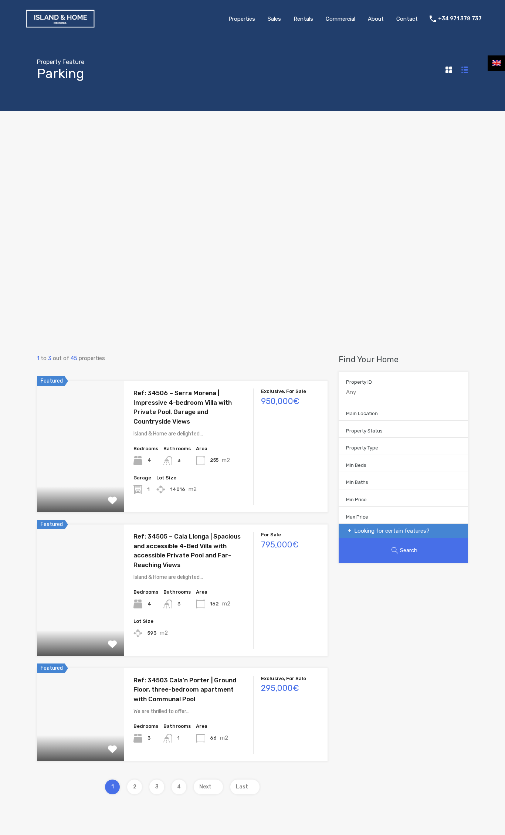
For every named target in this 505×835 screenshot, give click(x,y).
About (376, 19)
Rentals (303, 19)
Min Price (356, 499)
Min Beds (356, 465)
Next (205, 787)
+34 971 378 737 (460, 19)
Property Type (362, 448)
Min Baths (357, 482)
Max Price (357, 517)
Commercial (340, 19)
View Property (80, 486)
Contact (407, 19)
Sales (274, 19)
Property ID (359, 382)
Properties (241, 19)
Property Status (364, 431)
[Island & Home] (60, 27)
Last (242, 787)
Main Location (362, 413)
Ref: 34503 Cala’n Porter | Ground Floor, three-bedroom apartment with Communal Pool (184, 689)
